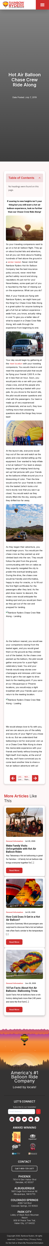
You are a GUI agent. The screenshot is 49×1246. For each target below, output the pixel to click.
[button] (40, 178)
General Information (14, 841)
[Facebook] (11, 1119)
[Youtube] (30, 1119)
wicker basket (14, 262)
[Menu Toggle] (42, 5)
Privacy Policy (36, 1239)
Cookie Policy (22, 1239)
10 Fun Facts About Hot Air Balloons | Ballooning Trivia (21, 989)
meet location (16, 363)
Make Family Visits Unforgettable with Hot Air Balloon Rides (21, 848)
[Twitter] (24, 1119)
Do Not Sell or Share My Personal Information (24, 1243)
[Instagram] (18, 1119)
